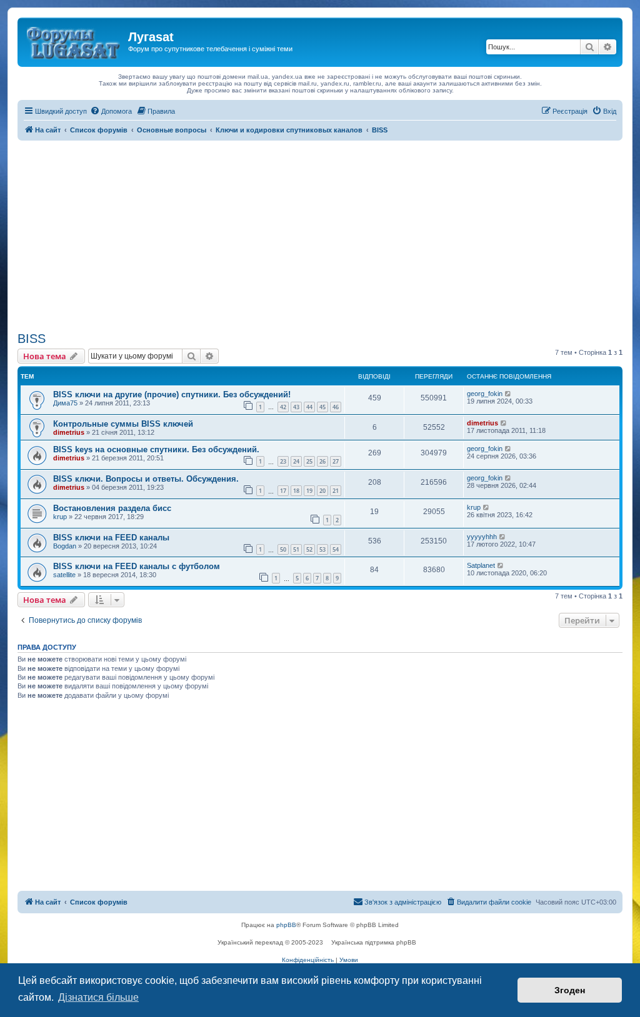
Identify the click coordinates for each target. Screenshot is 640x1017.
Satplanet (481, 565)
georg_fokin (484, 393)
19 (309, 491)
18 (296, 491)
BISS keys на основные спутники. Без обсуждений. (156, 449)
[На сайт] (74, 41)
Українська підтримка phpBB (373, 942)
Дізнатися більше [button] (98, 997)
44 (309, 407)
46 (335, 407)
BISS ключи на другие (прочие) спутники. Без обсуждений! (172, 394)
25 (309, 461)
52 (309, 549)
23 (283, 461)
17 (283, 491)
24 (296, 461)
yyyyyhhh (482, 536)
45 (322, 407)
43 (296, 407)
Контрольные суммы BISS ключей (123, 424)
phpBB (286, 924)
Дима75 (65, 403)
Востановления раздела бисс (112, 508)
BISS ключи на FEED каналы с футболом (136, 566)
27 (335, 461)
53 (322, 549)
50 (283, 549)
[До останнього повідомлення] (508, 393)
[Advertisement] (320, 234)
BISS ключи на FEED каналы (111, 537)
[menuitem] (111, 111)
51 (296, 549)
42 (283, 407)
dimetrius (68, 432)
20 (322, 491)
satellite (64, 574)
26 (322, 461)
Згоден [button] (569, 990)
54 (335, 549)
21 (335, 491)
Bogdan (64, 546)
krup (60, 516)
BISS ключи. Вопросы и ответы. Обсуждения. (146, 479)
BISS (32, 338)
